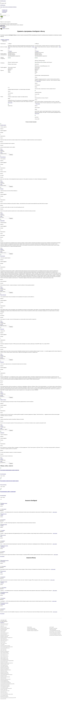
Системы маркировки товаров (4, 695)
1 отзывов (10, 51)
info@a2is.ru (2, 622)
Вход (2, 17)
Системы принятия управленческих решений (6, 688)
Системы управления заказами (4, 687)
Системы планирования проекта (4, 659)
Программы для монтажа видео (4, 672)
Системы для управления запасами (4, 681)
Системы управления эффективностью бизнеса (6, 674)
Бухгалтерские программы (3, 629)
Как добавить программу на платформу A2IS (32, 630)
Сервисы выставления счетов (4, 657)
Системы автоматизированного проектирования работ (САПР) (8, 697)
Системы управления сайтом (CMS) (4, 690)
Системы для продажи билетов (4, 680)
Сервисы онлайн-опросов (3, 643)
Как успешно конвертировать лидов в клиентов (9, 470)
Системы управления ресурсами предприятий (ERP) (6, 660)
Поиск (2, 16)
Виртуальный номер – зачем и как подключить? (55, 631)
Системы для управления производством (5, 682)
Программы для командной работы (4, 651)
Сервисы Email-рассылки (3, 638)
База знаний (4, 12)
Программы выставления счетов (4, 673)
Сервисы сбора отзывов (3, 650)
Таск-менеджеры (2, 644)
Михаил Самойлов (3, 484)
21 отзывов (3, 608)
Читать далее (10, 102)
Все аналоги (2, 556)
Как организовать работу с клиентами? (8, 491)
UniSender (2, 504)
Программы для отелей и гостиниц (4, 635)
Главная (3, 27)
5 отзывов (3, 530)
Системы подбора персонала (4, 665)
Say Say (1, 290)
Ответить (1, 150)
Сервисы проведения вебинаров (4, 652)
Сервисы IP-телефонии (3, 630)
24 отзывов (3, 598)
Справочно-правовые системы (4, 658)
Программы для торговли (3, 675)
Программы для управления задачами (5, 645)
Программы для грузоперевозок (4, 696)
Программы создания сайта (3, 689)
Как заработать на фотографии (53, 628)
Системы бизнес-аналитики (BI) (4, 666)
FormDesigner (2, 604)
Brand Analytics (2, 561)
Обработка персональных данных (4, 623)
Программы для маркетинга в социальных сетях (6, 637)
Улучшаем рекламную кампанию (31, 628)
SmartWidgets (2, 593)
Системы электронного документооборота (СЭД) (6, 646)
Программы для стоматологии (4, 636)
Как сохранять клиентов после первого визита (9, 480)
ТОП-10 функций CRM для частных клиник (55, 630)
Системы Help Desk (2, 631)
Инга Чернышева (3, 495)
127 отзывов (4, 509)
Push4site (1, 525)
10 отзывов (3, 566)
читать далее (55, 533)
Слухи (1, 152)
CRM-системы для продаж (53, 629)
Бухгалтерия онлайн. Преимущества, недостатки (56, 635)
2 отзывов (36, 51)
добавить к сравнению (5, 39)
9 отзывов (3, 519)
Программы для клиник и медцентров (5, 628)
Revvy (1, 536)
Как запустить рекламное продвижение (32, 629)
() (1, 212)
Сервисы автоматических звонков (4, 653)
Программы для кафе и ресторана (4, 667)
